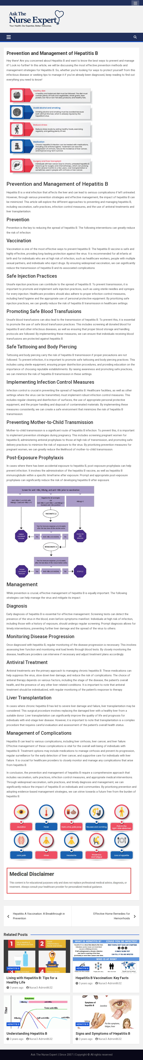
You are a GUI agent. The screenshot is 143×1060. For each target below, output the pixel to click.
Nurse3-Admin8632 (41, 987)
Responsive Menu (135, 3)
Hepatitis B (13, 968)
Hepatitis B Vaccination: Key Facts (102, 978)
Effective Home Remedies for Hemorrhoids (111, 916)
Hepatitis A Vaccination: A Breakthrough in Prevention (39, 916)
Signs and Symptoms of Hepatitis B (103, 1033)
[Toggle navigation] (9, 37)
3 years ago (16, 987)
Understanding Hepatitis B (27, 1033)
